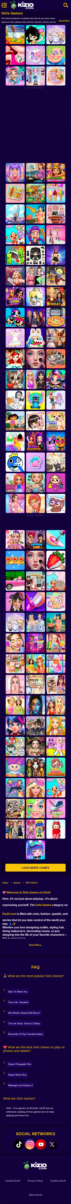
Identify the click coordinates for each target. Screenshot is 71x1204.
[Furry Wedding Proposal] (55, 338)
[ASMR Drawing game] (15, 462)
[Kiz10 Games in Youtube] (41, 1144)
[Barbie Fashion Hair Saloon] (35, 787)
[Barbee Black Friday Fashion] (55, 296)
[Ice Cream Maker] (55, 193)
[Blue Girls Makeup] (35, 705)
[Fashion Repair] (55, 643)
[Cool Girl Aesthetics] (15, 643)
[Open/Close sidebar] (4, 5)
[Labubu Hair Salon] (15, 767)
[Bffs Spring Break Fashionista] (15, 705)
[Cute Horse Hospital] (55, 725)
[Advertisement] (35, 125)
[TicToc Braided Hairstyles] (15, 684)
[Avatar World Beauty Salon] (55, 379)
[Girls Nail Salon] (35, 601)
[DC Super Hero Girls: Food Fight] (55, 276)
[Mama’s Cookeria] (55, 767)
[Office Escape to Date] (15, 400)
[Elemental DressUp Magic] (35, 767)
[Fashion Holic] (15, 276)
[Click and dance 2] (55, 255)
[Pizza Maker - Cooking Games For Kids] (55, 317)
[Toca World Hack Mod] (55, 581)
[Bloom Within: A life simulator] (35, 172)
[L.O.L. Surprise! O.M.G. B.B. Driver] (35, 643)
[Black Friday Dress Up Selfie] (55, 213)
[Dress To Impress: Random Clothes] (35, 581)
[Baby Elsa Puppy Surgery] (55, 601)
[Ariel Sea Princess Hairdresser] (15, 358)
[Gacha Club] (35, 849)
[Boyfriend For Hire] (35, 317)
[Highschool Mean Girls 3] (35, 276)
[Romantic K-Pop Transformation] (15, 172)
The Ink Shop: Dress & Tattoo (24, 1023)
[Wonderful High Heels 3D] (15, 213)
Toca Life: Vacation (18, 1002)
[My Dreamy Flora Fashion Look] (55, 705)
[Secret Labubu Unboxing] (55, 829)
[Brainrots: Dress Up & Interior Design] (55, 482)
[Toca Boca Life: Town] (35, 193)
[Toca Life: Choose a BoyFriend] (35, 829)
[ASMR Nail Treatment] (55, 684)
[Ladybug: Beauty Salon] (15, 725)
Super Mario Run (17, 1074)
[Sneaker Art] (55, 808)
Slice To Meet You (18, 991)
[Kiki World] (15, 622)
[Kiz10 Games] (35, 1165)
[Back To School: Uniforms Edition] (15, 829)
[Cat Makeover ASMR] (15, 379)
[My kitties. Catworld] (55, 441)
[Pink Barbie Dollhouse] (15, 581)
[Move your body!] (15, 787)
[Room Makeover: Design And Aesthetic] (55, 76)
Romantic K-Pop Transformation (25, 1034)
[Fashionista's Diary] (35, 420)
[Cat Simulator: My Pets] (35, 462)
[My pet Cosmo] (55, 503)
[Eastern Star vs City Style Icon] (35, 746)
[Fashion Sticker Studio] (35, 255)
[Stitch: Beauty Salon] (35, 400)
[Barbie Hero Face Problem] (15, 539)
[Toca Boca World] (15, 234)
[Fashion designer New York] (35, 503)
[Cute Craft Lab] (35, 55)
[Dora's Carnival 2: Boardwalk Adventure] (15, 420)
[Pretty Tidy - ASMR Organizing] (15, 193)
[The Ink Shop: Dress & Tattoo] (15, 55)
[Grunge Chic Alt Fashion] (35, 539)
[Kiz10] (28, 5)
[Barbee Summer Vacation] (35, 663)
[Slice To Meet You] (15, 34)
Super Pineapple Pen (19, 1064)
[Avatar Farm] (55, 358)
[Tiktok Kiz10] (19, 1144)
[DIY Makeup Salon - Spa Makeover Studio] (35, 808)
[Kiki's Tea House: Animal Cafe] (55, 462)
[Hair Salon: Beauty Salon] (15, 601)
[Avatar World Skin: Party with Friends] (15, 76)
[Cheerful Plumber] (35, 296)
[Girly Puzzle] (55, 663)
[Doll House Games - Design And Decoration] (15, 482)
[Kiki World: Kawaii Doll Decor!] (55, 34)
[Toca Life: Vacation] (35, 34)
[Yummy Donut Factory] (15, 663)
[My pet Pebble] (15, 808)
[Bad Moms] (55, 400)
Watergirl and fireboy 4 (20, 1085)
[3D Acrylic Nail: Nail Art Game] (55, 539)
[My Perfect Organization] (35, 684)
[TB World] (55, 787)
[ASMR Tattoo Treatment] (35, 482)
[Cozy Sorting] (15, 560)
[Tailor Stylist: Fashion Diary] (15, 338)
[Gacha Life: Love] (35, 725)
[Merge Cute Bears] (15, 746)
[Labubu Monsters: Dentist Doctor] (35, 338)
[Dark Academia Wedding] (35, 622)
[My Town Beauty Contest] (55, 172)
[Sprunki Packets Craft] (15, 255)
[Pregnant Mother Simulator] (35, 213)
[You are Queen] (15, 441)
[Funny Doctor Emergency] (55, 55)
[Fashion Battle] (55, 234)
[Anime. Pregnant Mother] (55, 622)
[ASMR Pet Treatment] (55, 420)
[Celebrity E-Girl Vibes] (15, 296)
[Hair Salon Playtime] (35, 234)
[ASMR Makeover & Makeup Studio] (35, 358)
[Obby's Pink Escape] (55, 746)
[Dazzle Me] (35, 76)
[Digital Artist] (55, 560)
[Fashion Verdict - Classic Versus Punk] (35, 379)
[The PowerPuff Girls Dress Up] (15, 317)
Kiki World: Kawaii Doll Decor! (24, 1012)
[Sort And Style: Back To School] (15, 503)
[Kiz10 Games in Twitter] (52, 1144)
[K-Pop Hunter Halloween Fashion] (35, 441)
